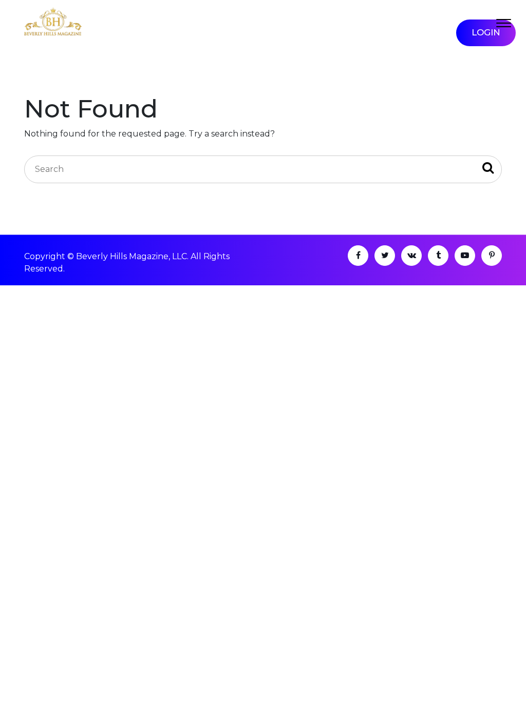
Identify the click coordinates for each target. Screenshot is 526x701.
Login (486, 32)
